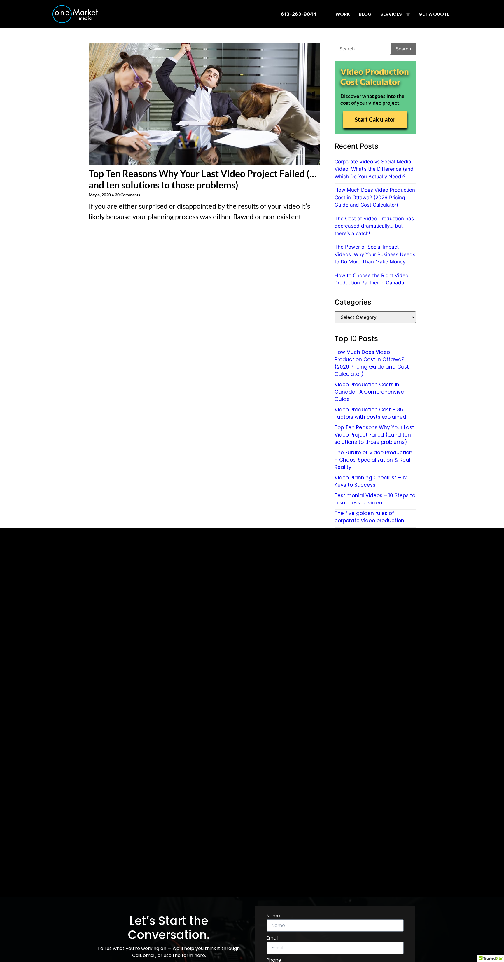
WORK (342, 14)
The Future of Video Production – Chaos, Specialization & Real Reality (373, 460)
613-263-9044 (298, 14)
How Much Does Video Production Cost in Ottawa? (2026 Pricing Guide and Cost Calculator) (375, 197)
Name (273, 915)
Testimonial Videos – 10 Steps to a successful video (375, 499)
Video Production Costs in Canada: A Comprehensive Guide (369, 392)
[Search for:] (363, 49)
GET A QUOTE (434, 14)
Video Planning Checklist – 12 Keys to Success (371, 481)
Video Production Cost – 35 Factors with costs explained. (371, 413)
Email (272, 938)
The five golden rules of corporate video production (369, 517)
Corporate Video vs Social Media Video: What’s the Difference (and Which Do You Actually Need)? (374, 169)
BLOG (365, 14)
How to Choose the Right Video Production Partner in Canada (371, 279)
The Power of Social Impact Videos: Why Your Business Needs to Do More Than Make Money (375, 254)
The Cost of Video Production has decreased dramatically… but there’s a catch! (374, 226)
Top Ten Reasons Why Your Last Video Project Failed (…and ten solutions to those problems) (202, 179)
